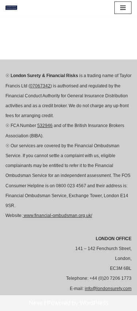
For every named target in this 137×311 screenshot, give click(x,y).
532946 (45, 125)
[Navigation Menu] (123, 7)
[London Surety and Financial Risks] (13, 8)
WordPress (94, 303)
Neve (36, 303)
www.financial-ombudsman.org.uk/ (57, 215)
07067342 (40, 85)
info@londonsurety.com (108, 288)
